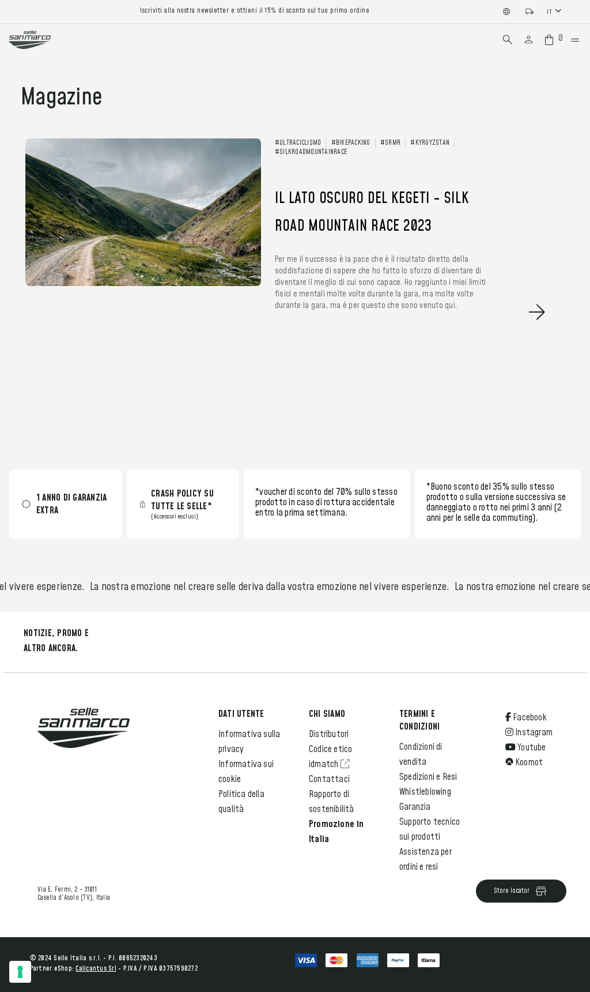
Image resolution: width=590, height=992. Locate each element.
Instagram (533, 732)
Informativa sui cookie (246, 772)
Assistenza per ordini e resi (425, 859)
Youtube (531, 747)
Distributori (329, 734)
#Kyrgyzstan (429, 143)
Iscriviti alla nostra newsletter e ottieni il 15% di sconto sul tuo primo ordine (254, 11)
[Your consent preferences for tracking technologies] (20, 972)
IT (549, 11)
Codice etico (330, 749)
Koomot (528, 762)
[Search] (508, 39)
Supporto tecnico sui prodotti (429, 829)
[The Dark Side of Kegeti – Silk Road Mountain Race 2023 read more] (284, 331)
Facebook (529, 717)
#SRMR (390, 143)
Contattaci (329, 779)
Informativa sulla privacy (249, 742)
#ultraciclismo (298, 143)
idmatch (325, 764)
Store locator (512, 891)
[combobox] (555, 11)
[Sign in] (528, 39)
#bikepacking (350, 143)
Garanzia (415, 807)
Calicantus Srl (95, 969)
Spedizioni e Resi (428, 777)
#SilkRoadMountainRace (311, 152)
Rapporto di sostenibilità (331, 802)
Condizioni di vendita (420, 754)
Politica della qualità (241, 802)
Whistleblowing (425, 792)
